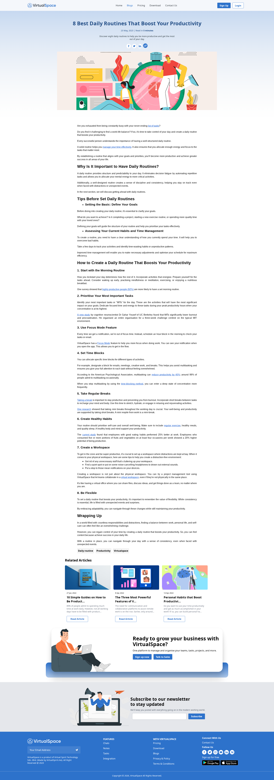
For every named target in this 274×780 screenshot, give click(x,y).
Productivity (103, 550)
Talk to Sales (163, 657)
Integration (109, 758)
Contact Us (171, 5)
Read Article (77, 619)
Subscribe (196, 716)
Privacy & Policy (161, 758)
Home (119, 5)
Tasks (106, 753)
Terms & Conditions (163, 763)
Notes (106, 748)
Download (155, 5)
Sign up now (142, 657)
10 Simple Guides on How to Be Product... (86, 599)
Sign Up (224, 5)
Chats (106, 743)
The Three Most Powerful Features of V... (133, 599)
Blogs (130, 5)
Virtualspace (121, 550)
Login (238, 5)
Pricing (141, 5)
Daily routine (85, 550)
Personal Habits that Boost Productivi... (183, 599)
